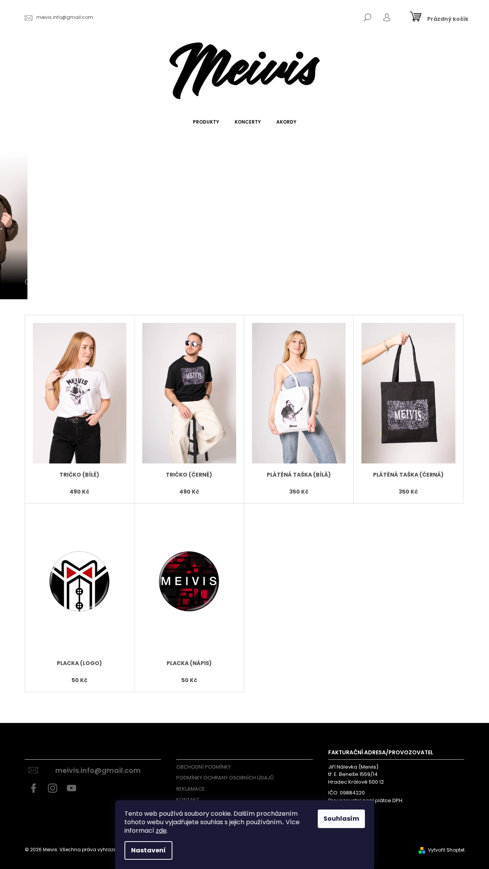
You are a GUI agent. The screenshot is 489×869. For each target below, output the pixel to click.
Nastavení (148, 850)
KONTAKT (187, 799)
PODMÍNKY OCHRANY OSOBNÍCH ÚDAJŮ (225, 777)
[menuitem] (206, 122)
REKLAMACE (190, 789)
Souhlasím (341, 818)
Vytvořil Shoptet (446, 850)
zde (161, 830)
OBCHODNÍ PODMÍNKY (203, 767)
